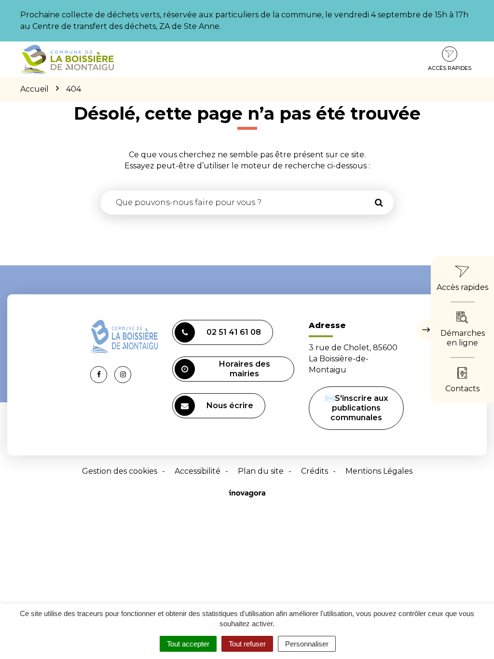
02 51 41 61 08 (233, 332)
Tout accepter (188, 644)
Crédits (314, 471)
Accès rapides (449, 68)
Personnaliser (307, 644)
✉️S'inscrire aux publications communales (356, 408)
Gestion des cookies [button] (119, 471)
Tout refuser (247, 644)
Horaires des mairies (244, 368)
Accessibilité (197, 471)
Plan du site (261, 471)
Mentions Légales (378, 471)
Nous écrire (229, 405)
